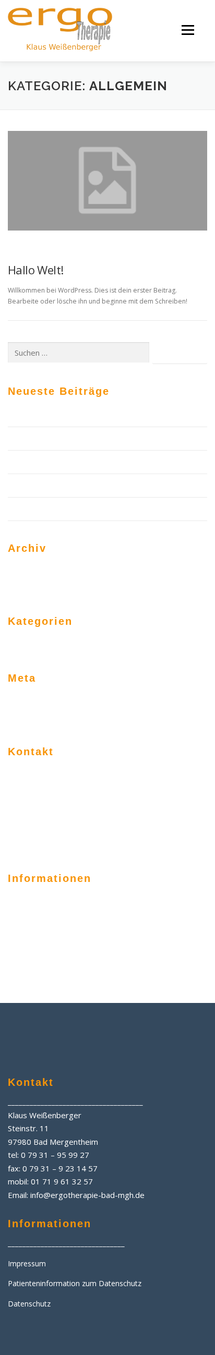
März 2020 (26, 571)
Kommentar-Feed (38, 718)
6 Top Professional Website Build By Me (76, 438)
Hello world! (27, 509)
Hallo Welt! (35, 269)
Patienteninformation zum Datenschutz (74, 932)
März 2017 (26, 588)
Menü (187, 30)
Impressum (27, 908)
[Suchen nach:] (78, 353)
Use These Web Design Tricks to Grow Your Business (98, 485)
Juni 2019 (123, 571)
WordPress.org (133, 718)
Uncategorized (132, 644)
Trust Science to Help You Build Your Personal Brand (97, 462)
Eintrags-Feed (131, 701)
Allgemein (27, 251)
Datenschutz (29, 955)
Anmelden (25, 701)
